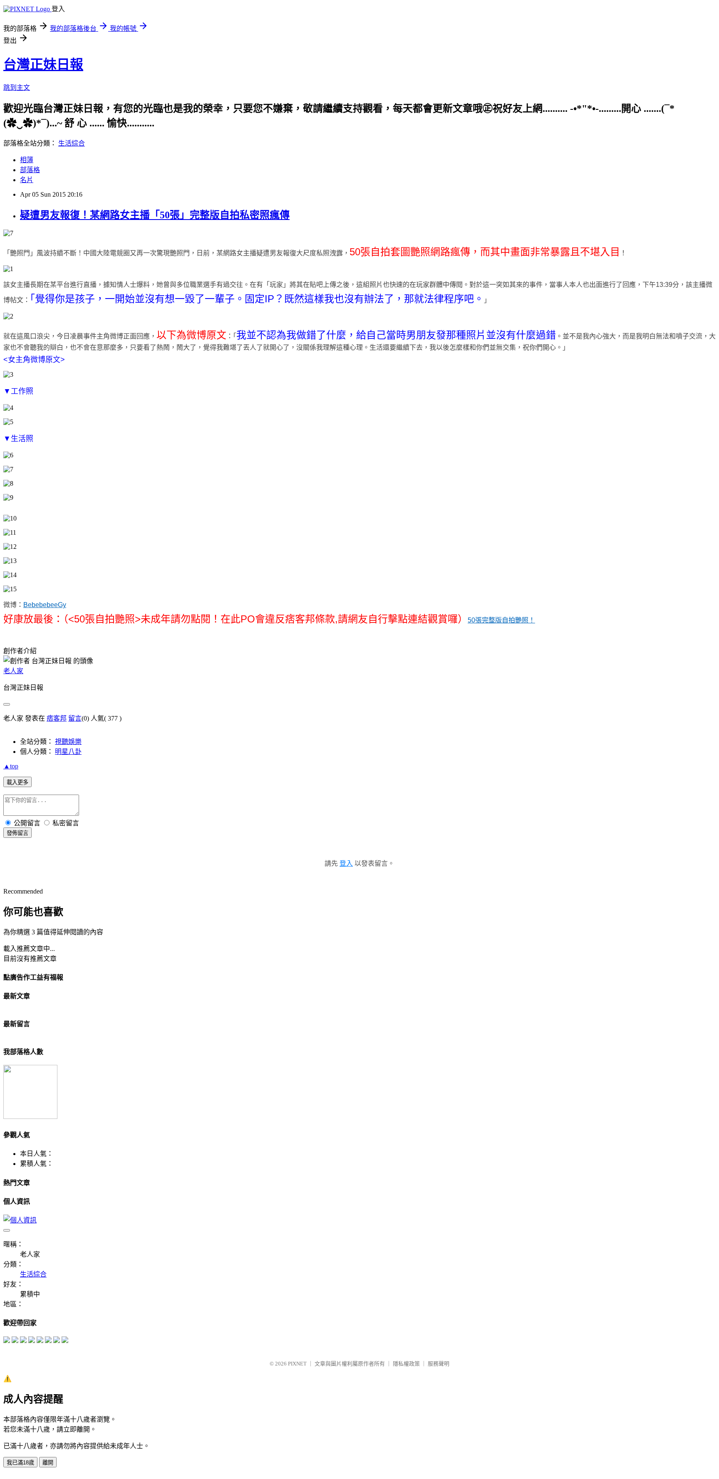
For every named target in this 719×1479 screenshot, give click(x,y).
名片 (26, 179)
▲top (10, 766)
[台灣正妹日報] (6, 1340)
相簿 (26, 159)
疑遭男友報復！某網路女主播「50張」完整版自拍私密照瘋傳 (155, 215)
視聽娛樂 (68, 741)
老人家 (13, 670)
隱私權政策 (406, 1363)
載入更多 (17, 782)
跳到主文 (16, 87)
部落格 (30, 169)
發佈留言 (17, 833)
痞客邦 (57, 718)
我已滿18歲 (20, 1462)
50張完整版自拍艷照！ (501, 620)
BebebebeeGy (44, 604)
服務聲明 (438, 1363)
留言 (75, 718)
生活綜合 (71, 143)
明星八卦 (68, 751)
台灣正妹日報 (43, 64)
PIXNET (297, 1363)
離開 (47, 1462)
